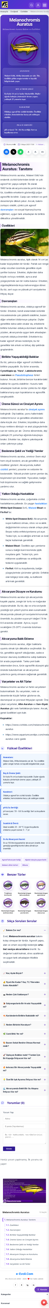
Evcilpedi (14, 12)
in (33, 1285)
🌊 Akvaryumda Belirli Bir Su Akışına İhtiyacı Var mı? (20, 1090)
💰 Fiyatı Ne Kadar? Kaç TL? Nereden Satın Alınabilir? (21, 984)
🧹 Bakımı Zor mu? (12, 930)
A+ (42, 152)
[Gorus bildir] (44, 1302)
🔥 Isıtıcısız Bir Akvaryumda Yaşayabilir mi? (22, 1069)
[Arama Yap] (31, 5)
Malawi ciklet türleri (10, 865)
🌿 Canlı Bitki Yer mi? (13, 1034)
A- (36, 152)
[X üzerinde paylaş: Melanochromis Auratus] (13, 152)
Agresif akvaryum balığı (11, 860)
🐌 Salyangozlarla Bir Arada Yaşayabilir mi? (22, 1005)
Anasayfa (4, 12)
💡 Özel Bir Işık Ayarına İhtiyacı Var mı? (22, 1079)
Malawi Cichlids (41, 144)
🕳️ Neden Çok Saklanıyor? (16, 994)
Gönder (9, 1149)
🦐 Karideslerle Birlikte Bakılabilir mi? (21, 1015)
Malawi (32, 507)
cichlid (4, 469)
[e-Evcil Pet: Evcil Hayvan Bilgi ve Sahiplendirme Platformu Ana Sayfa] (5, 5)
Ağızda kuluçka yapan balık (35, 860)
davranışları (7, 209)
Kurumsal (5, 1303)
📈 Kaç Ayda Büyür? (13, 973)
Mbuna (25, 865)
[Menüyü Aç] (44, 5)
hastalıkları (41, 503)
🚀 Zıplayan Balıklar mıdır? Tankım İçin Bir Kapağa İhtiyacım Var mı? (21, 1056)
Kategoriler (6, 1294)
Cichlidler (24, 12)
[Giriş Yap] (38, 5)
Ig (27, 1285)
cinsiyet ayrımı (37, 409)
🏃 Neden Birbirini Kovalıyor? (17, 1024)
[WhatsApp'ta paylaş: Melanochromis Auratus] (20, 152)
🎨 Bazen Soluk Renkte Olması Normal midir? (21, 1044)
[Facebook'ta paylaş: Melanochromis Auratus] (6, 152)
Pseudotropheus (24, 375)
